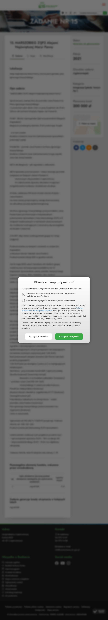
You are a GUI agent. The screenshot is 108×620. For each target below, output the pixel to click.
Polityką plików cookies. (43, 310)
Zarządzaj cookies (38, 336)
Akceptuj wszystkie (69, 336)
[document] (54, 310)
